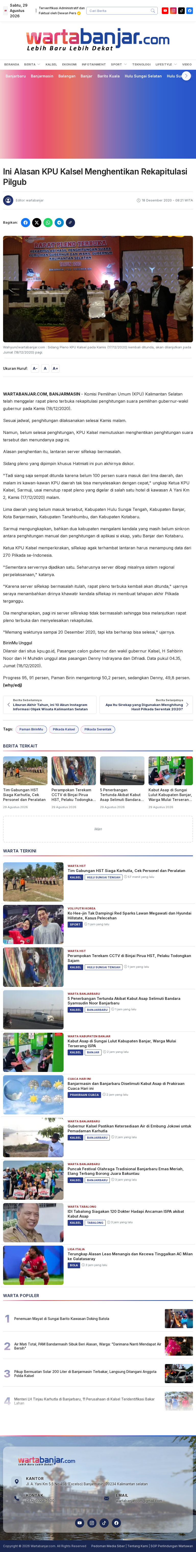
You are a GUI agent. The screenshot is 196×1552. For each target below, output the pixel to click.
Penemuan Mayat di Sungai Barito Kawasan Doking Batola (61, 1319)
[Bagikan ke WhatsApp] (48, 222)
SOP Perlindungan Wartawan (172, 1546)
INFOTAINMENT (94, 64)
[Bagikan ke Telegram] (59, 222)
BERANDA (11, 64)
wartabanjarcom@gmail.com (139, 1501)
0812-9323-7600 (40, 1501)
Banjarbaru (16, 76)
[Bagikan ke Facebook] (25, 222)
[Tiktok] (181, 10)
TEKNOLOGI (141, 64)
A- (35, 368)
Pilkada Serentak (97, 729)
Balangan (67, 76)
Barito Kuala (108, 76)
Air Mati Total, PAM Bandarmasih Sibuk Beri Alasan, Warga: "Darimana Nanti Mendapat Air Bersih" (87, 1346)
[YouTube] (165, 10)
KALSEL (51, 64)
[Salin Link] (70, 222)
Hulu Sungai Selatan (143, 76)
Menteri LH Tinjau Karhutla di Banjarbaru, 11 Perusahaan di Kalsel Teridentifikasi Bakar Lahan (84, 1401)
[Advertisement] (98, 118)
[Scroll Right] (186, 75)
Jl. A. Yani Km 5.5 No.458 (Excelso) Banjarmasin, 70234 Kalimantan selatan (87, 1484)
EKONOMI (69, 64)
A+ (55, 368)
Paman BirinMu (31, 729)
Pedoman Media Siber (108, 1546)
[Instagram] (173, 10)
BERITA (30, 64)
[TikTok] (104, 1523)
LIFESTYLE (164, 64)
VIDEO (187, 64)
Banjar (86, 76)
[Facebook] (189, 10)
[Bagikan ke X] (36, 222)
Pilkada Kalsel (64, 729)
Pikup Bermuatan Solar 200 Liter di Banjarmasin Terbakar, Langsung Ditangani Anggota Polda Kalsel (85, 1374)
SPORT (117, 64)
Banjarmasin (42, 76)
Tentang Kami (137, 1546)
